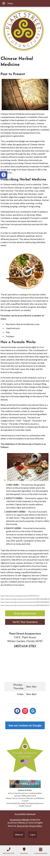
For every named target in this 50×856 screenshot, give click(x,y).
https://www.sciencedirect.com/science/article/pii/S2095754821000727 (25, 605)
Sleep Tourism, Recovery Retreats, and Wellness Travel (25, 799)
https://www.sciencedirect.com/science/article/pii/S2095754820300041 (25, 602)
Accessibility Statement (25, 814)
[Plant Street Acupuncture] (25, 30)
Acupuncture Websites (20, 819)
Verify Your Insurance (25, 621)
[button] (3, 174)
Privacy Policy (35, 825)
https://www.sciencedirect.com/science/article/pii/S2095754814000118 (25, 599)
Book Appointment (25, 613)
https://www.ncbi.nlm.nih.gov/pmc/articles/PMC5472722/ (20, 596)
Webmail (19, 834)
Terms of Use (22, 825)
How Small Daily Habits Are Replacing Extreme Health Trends (25, 804)
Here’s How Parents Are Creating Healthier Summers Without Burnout (25, 794)
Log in (32, 834)
